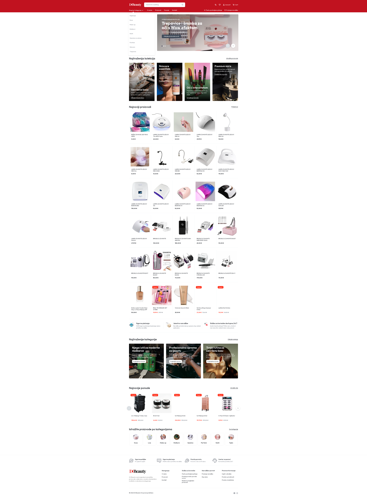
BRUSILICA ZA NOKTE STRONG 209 (203, 274)
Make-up (132, 25)
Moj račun (205, 477)
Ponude (166, 10)
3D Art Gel (156, 416)
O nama (149, 10)
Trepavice (133, 51)
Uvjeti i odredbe (226, 474)
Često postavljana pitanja (214, 10)
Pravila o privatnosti (228, 477)
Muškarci (132, 29)
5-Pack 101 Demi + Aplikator (226, 416)
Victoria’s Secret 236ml (182, 308)
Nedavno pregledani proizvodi (188, 481)
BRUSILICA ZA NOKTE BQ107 (227, 238)
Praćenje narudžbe (232, 10)
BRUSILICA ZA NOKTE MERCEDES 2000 (203, 239)
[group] (140, 122)
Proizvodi (158, 10)
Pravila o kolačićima (228, 480)
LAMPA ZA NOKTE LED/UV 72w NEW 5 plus (161, 135)
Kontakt (174, 10)
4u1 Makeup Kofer (180, 416)
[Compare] (216, 5)
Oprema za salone (135, 38)
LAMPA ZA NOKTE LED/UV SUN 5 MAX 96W (226, 170)
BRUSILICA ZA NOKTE (159, 238)
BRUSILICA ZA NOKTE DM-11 (226, 273)
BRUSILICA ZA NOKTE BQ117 (139, 273)
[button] (228, 46)
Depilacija (133, 16)
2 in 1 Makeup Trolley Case (139, 416)
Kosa (131, 20)
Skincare (132, 47)
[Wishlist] (220, 5)
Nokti (131, 33)
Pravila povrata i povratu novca (189, 477)
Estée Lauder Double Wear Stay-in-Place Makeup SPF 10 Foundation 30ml (139, 309)
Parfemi (132, 42)
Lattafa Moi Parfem (224, 308)
